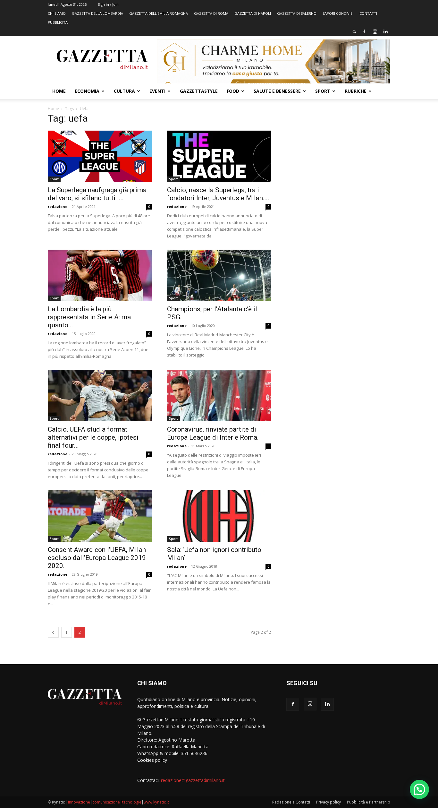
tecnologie (131, 802)
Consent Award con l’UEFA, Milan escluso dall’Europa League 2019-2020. (98, 558)
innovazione (79, 802)
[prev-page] (53, 632)
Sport (322, 91)
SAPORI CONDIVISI (338, 13)
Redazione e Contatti (291, 802)
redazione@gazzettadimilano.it (193, 780)
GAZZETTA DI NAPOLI (252, 13)
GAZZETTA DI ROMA (211, 13)
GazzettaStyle (199, 91)
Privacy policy (328, 802)
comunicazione (106, 802)
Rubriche (355, 91)
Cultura (124, 91)
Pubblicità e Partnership (368, 802)
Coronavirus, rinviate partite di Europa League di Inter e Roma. (213, 433)
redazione (57, 206)
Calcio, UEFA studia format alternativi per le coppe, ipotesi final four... (93, 437)
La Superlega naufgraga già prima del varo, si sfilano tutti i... (97, 194)
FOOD (233, 91)
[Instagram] (375, 31)
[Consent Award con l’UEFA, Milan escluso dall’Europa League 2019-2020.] (100, 516)
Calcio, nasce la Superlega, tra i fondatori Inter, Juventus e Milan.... (218, 194)
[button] (354, 31)
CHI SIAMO (57, 13)
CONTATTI (368, 13)
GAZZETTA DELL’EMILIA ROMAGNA (158, 13)
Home (59, 91)
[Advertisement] (338, 162)
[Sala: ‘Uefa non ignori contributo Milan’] (219, 516)
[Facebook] (364, 31)
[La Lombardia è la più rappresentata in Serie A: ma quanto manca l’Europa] (100, 275)
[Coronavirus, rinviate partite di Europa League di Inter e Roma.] (219, 395)
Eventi (157, 91)
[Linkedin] (385, 31)
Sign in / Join (108, 4)
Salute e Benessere (277, 91)
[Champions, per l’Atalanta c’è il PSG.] (219, 275)
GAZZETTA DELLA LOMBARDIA (97, 13)
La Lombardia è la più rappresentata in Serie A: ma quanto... (89, 317)
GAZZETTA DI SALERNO (296, 13)
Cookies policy (152, 760)
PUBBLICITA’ (58, 22)
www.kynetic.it (156, 802)
